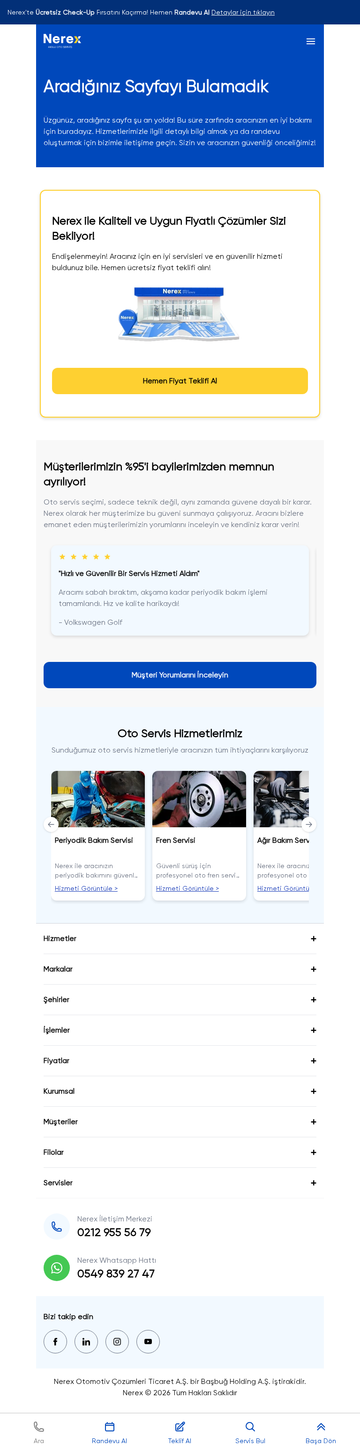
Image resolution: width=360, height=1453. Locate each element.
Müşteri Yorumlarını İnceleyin (180, 674)
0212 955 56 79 (114, 1232)
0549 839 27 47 (116, 1273)
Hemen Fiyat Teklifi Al (180, 380)
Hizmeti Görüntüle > (86, 888)
